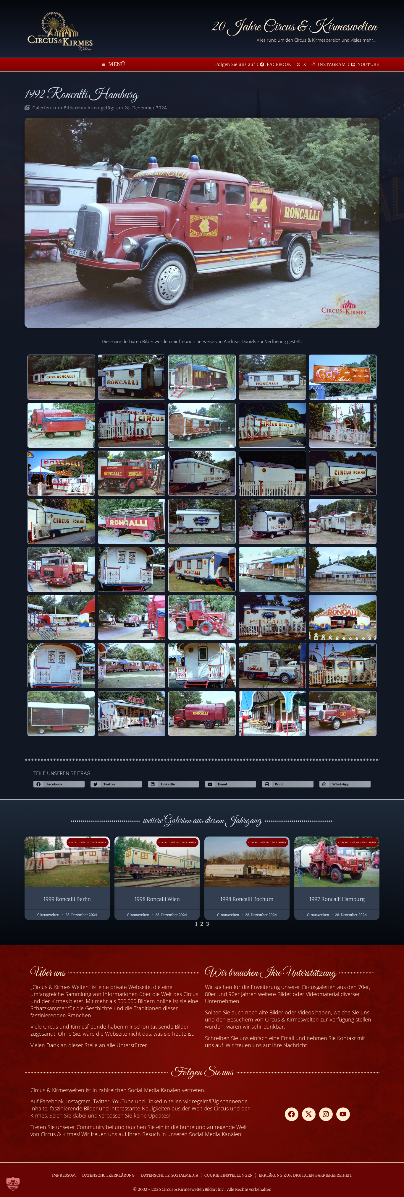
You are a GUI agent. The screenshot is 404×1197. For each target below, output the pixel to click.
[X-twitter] (309, 1114)
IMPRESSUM (64, 1175)
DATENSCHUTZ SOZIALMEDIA (169, 1175)
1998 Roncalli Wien (157, 899)
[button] (113, 64)
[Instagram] (326, 1114)
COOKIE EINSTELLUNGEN (228, 1175)
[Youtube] (343, 1114)
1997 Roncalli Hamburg (337, 899)
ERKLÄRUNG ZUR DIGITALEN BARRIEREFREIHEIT (305, 1175)
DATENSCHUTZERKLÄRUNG (108, 1175)
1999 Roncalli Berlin (67, 899)
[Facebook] (291, 1114)
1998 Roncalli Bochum (247, 899)
